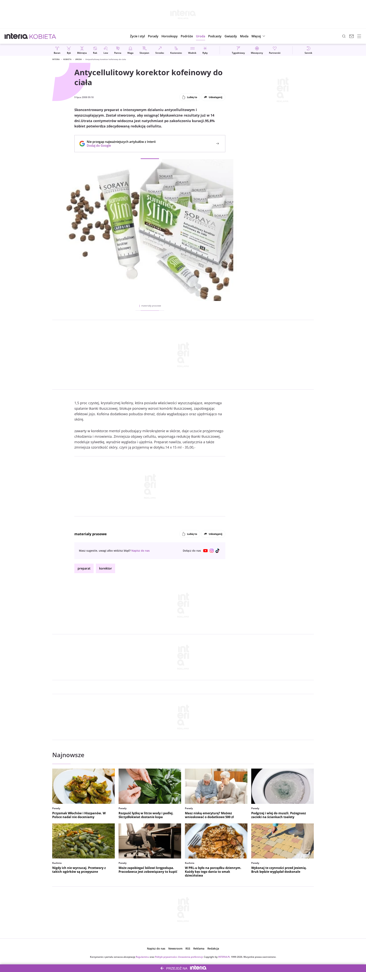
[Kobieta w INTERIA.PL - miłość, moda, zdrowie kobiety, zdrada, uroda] (43, 36)
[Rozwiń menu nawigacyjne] (359, 36)
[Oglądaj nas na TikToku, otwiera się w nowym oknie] (218, 550)
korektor (105, 568)
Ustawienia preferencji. (190, 956)
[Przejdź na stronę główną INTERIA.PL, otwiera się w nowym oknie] (16, 36)
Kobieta (67, 59)
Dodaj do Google (119, 145)
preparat (84, 568)
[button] (169, 36)
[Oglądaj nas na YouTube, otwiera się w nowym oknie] (205, 550)
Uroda (78, 59)
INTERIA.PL (224, 956)
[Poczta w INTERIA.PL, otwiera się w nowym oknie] (351, 36)
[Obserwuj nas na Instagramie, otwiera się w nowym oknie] (212, 550)
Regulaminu (142, 956)
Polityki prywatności (166, 956)
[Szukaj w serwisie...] (344, 36)
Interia (56, 59)
